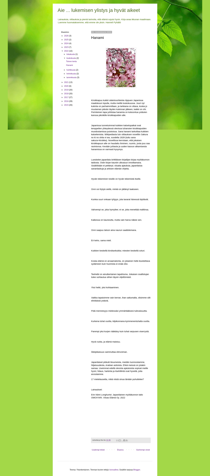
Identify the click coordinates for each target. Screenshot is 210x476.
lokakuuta (70, 54)
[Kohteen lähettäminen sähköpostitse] (117, 440)
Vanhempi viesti (143, 450)
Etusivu (120, 450)
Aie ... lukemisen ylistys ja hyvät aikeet (99, 10)
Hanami (69, 65)
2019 (66, 90)
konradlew (113, 470)
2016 (66, 101)
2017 (66, 97)
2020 (66, 86)
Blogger (136, 470)
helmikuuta (71, 74)
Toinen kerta (71, 61)
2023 (66, 47)
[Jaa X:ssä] (122, 440)
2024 (66, 43)
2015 (66, 105)
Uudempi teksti (98, 450)
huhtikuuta (71, 70)
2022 (66, 51)
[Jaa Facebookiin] (124, 440)
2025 (66, 40)
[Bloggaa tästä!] (119, 440)
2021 (66, 82)
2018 (66, 94)
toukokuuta (71, 58)
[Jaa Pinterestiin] (126, 440)
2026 (66, 36)
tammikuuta (71, 77)
